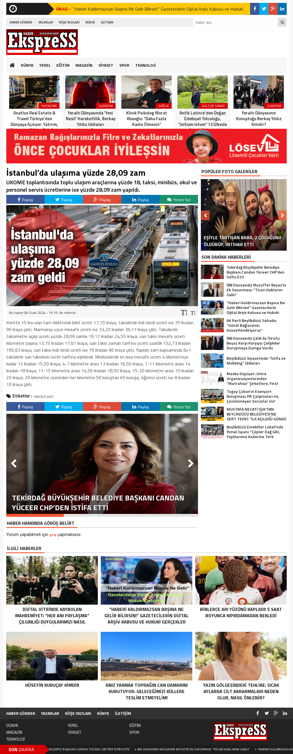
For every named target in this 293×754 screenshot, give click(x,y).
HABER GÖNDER (21, 22)
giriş (52, 534)
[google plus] (273, 9)
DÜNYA (27, 65)
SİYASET (105, 65)
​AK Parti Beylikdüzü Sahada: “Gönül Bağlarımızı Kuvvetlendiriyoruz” (137, 9)
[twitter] (263, 9)
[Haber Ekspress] (42, 42)
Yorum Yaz (182, 200)
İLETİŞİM (107, 22)
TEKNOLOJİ (145, 65)
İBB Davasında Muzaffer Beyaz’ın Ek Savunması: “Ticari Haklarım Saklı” (149, 749)
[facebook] (254, 9)
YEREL (45, 65)
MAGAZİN (84, 65)
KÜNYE (90, 22)
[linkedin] (282, 9)
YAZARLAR (45, 22)
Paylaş (27, 200)
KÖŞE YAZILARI (69, 22)
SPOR (124, 65)
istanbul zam (44, 396)
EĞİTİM (63, 65)
